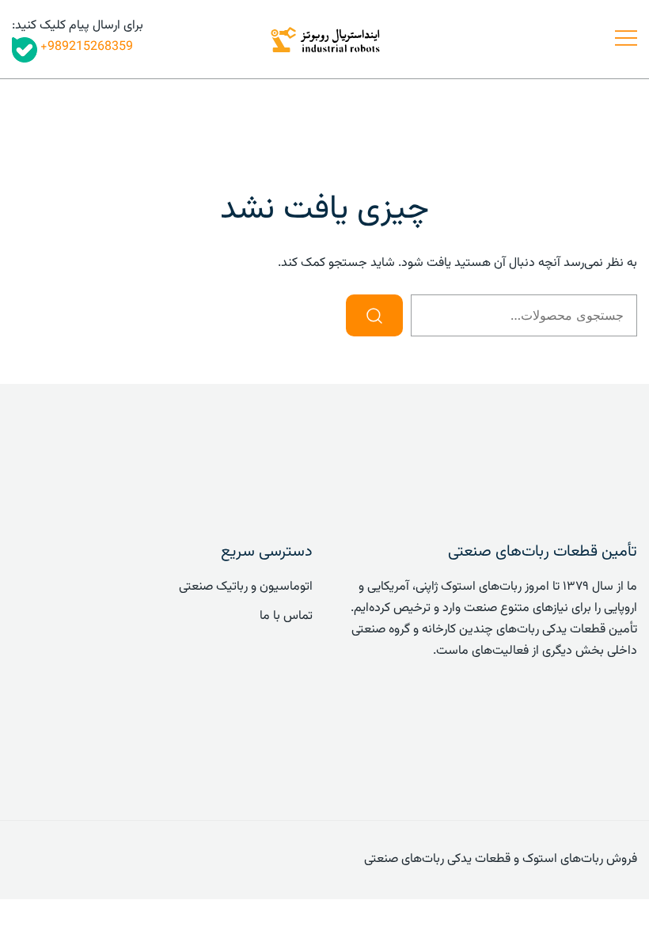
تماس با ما (286, 616)
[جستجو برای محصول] (374, 315)
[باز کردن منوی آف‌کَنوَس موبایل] (626, 39)
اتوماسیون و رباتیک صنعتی (246, 587)
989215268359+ (85, 47)
